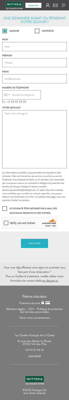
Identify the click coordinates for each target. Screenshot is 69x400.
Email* (5, 72)
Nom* (5, 39)
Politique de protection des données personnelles (41, 310)
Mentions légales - (17, 309)
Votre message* (11, 108)
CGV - (32, 309)
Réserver (33, 5)
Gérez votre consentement (34, 318)
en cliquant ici (50, 280)
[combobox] (6, 94)
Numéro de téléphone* (15, 88)
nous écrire (34, 356)
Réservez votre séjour (34, 296)
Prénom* (7, 55)
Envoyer (34, 243)
